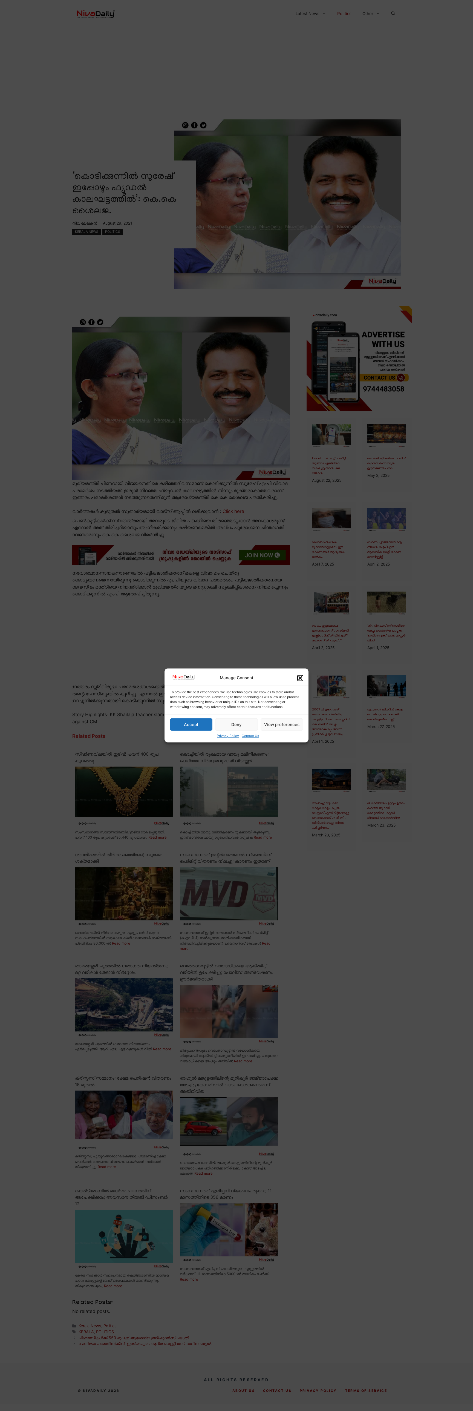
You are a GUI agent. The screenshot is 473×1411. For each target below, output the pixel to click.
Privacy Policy (228, 736)
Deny (236, 724)
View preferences (281, 724)
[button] (300, 678)
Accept (191, 724)
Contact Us (250, 736)
